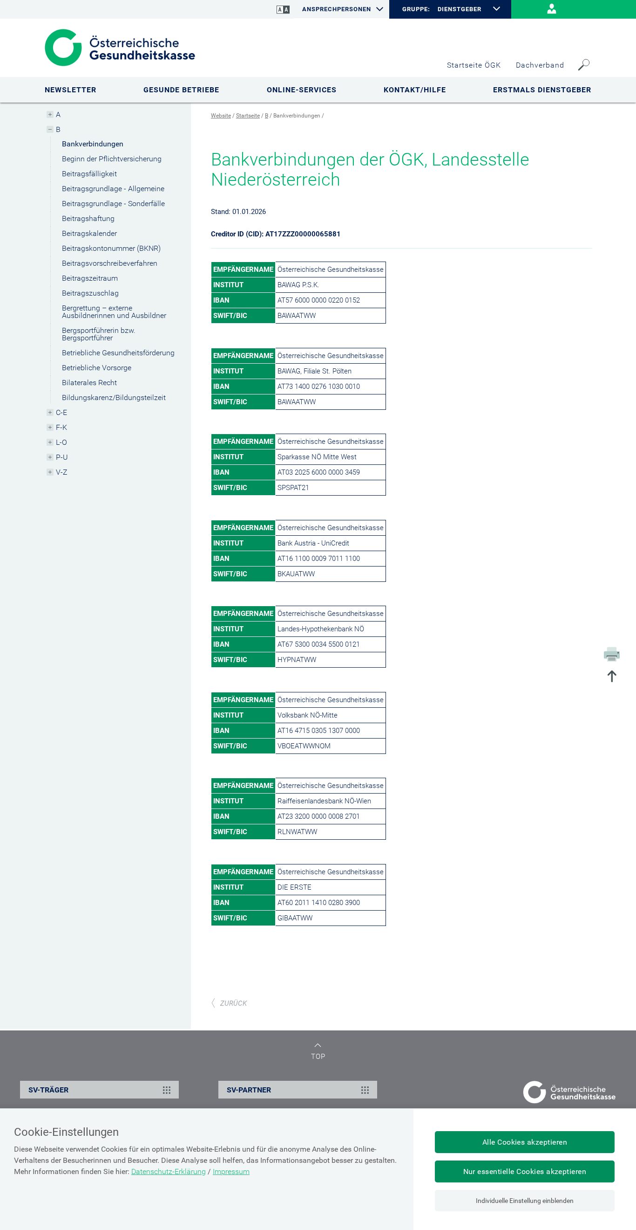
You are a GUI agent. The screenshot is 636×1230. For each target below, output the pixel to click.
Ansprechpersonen (336, 9)
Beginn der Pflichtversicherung (112, 158)
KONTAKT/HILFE (415, 89)
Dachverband (540, 65)
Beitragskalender (89, 233)
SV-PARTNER (249, 1089)
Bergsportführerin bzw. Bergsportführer (98, 334)
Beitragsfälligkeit (89, 173)
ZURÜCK (233, 1003)
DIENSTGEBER (459, 9)
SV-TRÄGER (48, 1089)
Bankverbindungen (92, 143)
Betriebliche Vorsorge (96, 367)
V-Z (62, 472)
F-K (61, 427)
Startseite (248, 115)
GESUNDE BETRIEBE (181, 89)
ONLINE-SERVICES (302, 89)
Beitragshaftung (88, 218)
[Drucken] (612, 653)
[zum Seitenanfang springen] (612, 677)
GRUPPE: (416, 9)
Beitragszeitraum (90, 278)
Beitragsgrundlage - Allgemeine (113, 188)
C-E (61, 412)
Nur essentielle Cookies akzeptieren (525, 1171)
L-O (61, 442)
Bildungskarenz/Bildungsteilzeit (114, 397)
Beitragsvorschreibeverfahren (109, 263)
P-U (62, 457)
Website (221, 115)
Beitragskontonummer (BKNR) (111, 248)
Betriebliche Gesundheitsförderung (118, 352)
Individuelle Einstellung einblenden (525, 1200)
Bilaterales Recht (89, 382)
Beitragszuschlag (90, 293)
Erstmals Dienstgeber (542, 89)
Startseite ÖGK (474, 65)
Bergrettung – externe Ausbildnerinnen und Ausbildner (114, 312)
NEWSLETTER (70, 89)
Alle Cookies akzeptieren (525, 1142)
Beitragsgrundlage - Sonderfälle (113, 203)
